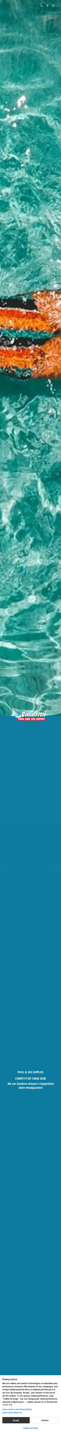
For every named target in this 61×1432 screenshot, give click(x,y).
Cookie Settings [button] (30, 1427)
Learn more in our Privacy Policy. (17, 1409)
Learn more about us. (12, 1412)
